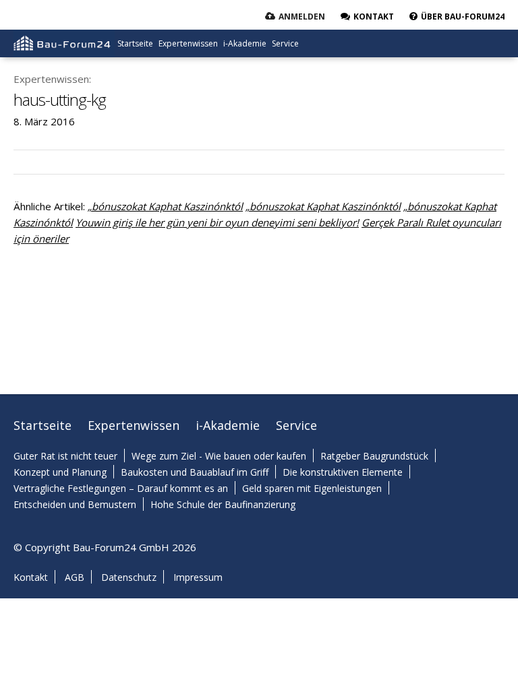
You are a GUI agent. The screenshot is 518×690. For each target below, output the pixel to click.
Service (285, 43)
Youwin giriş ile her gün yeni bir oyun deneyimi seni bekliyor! (217, 222)
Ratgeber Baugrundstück (374, 455)
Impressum (198, 577)
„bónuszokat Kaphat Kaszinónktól (165, 206)
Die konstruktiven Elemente (343, 472)
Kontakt (30, 577)
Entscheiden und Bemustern (74, 504)
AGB (74, 577)
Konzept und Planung (60, 472)
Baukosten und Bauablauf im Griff (194, 472)
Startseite (135, 43)
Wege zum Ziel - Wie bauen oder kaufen (219, 455)
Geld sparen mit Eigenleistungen (312, 488)
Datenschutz (128, 577)
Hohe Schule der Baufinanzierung (222, 504)
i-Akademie (244, 43)
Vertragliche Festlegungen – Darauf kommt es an (120, 488)
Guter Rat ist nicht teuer (65, 455)
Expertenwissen (188, 43)
